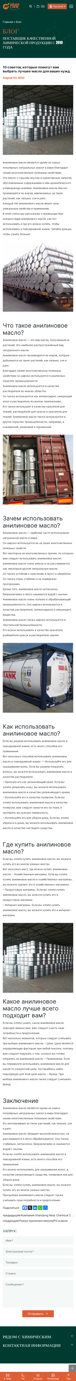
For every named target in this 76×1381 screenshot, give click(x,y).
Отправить (36, 1314)
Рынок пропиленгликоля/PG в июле (43, 1221)
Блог (19, 22)
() (43, 6)
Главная (8, 22)
